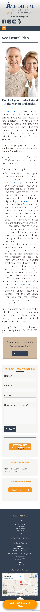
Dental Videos (20, 527)
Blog (20, 533)
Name (8, 375)
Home (20, 520)
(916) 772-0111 (26, 13)
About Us (20, 522)
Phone (7, 395)
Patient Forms (20, 529)
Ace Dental (12, 111)
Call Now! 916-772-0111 (20, 604)
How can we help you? (17, 405)
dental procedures (23, 284)
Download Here (20, 489)
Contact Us (20, 353)
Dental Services (20, 524)
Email (8, 385)
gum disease (22, 201)
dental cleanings (14, 182)
